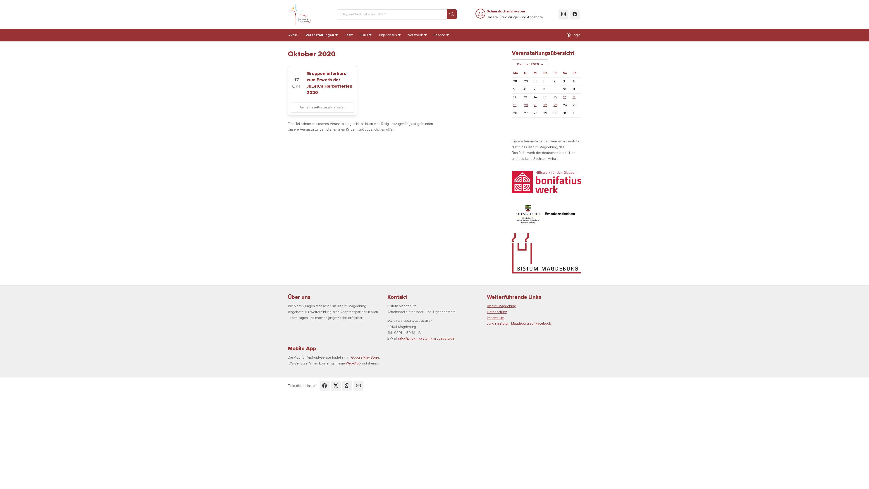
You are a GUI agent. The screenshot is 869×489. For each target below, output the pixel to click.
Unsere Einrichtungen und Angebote (515, 14)
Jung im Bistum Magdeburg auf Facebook (519, 323)
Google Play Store (365, 357)
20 (526, 105)
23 (555, 105)
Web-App (353, 363)
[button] (324, 386)
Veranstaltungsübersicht (543, 53)
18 (574, 97)
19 (514, 105)
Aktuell (293, 35)
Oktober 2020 (528, 64)
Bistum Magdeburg (501, 306)
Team (349, 35)
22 (545, 105)
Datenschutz (497, 312)
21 (535, 105)
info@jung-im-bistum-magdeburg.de (426, 338)
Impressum (495, 318)
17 (564, 97)
